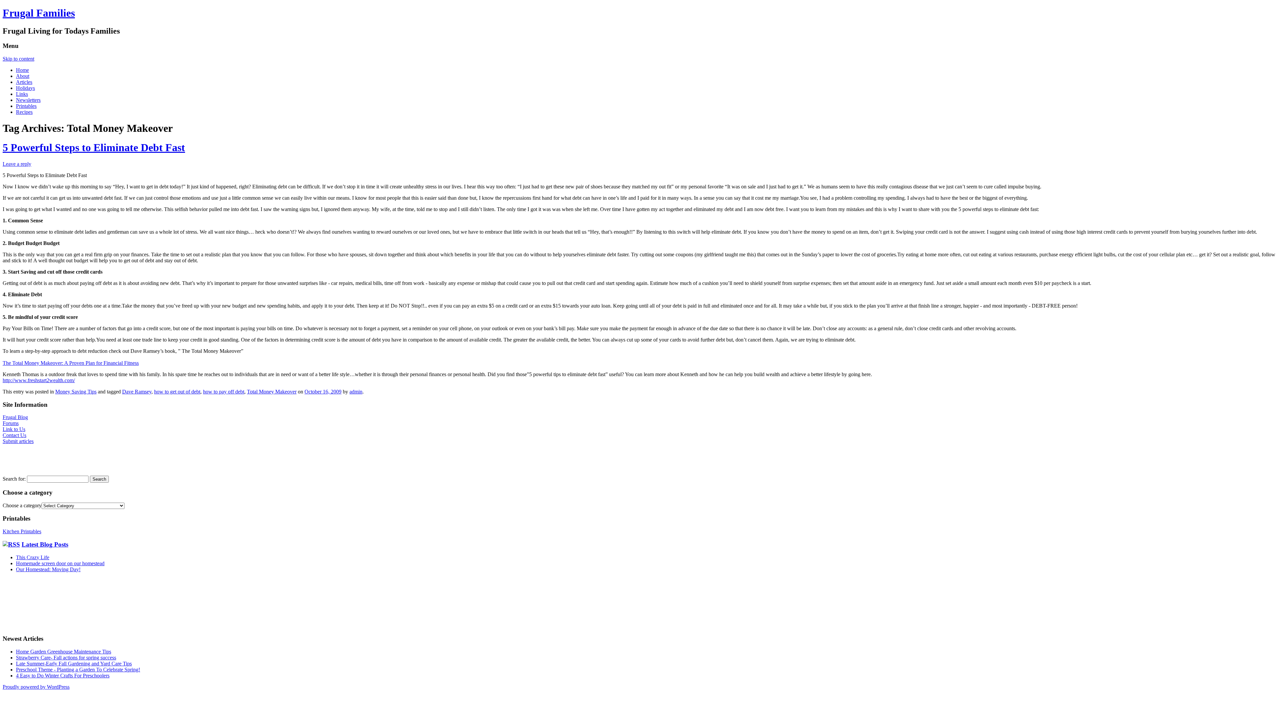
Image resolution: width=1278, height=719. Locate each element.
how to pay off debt (223, 391)
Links (22, 94)
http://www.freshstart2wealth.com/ (39, 380)
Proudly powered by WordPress (36, 687)
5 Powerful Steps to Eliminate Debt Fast (94, 147)
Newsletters (28, 100)
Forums (11, 423)
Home (22, 70)
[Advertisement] (23, 459)
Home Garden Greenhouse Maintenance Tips (63, 651)
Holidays (25, 88)
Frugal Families (39, 13)
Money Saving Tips (76, 391)
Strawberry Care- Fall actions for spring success (66, 657)
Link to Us (14, 429)
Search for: (14, 479)
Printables (26, 106)
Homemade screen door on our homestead (60, 563)
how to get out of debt (177, 391)
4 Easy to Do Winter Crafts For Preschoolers (62, 675)
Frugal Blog (15, 417)
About (22, 76)
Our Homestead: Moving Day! (48, 569)
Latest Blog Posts (45, 544)
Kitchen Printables (22, 531)
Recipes (24, 112)
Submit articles (18, 441)
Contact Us (14, 435)
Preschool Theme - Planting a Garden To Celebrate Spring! (78, 669)
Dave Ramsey (136, 391)
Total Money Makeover (272, 391)
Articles (24, 82)
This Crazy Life (32, 557)
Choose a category (22, 505)
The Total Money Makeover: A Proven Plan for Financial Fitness (71, 363)
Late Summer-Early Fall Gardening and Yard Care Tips (74, 663)
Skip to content (18, 59)
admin (355, 391)
